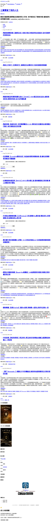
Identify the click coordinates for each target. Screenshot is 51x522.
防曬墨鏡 (43, 391)
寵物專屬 (33, 323)
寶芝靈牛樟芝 (23, 259)
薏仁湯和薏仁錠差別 (12, 202)
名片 (4, 27)
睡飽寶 (18, 259)
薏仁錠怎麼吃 (20, 202)
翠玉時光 (2, 359)
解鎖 (13, 166)
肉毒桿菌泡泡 (18, 110)
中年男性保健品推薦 (38, 49)
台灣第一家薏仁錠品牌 (18, 203)
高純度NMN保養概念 (14, 111)
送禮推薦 (8, 357)
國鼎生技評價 (3, 49)
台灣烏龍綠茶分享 (24, 82)
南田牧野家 (47, 357)
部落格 (4, 26)
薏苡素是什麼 (32, 202)
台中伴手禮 (3, 357)
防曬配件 (38, 391)
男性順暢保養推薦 (26, 51)
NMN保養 (44, 110)
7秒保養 (23, 110)
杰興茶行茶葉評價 (20, 81)
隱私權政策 (32, 505)
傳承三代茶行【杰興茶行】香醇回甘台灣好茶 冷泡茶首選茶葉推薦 (25, 65)
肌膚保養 (10, 116)
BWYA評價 (11, 200)
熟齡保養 (7, 142)
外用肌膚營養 (6, 111)
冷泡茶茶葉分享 (16, 82)
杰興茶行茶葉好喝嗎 (11, 81)
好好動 (41, 142)
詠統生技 (19, 142)
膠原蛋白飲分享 (38, 293)
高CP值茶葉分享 (43, 81)
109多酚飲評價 (13, 293)
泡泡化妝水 (12, 110)
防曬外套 (10, 391)
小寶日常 (9, 323)
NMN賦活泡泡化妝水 (37, 110)
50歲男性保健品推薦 (17, 51)
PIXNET (16, 505)
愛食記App (26, 490)
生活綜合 (11, 22)
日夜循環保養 (3, 259)
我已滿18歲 (3, 520)
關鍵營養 (37, 142)
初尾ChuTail (41, 323)
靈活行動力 (45, 142)
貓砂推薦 (5, 323)
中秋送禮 (21, 357)
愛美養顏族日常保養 (42, 200)
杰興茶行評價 (3, 81)
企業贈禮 (30, 357)
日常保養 (2, 142)
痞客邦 (7, 55)
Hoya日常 (14, 323)
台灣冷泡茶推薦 (40, 82)
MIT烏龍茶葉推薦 (35, 81)
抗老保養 (2, 110)
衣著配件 (10, 396)
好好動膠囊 (24, 142)
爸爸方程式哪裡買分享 (19, 49)
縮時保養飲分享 (21, 295)
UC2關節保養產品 (31, 142)
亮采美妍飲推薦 (14, 295)
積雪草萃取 (21, 111)
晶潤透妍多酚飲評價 (21, 293)
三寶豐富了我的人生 (9, 10)
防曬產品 (18, 391)
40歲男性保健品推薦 (7, 51)
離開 (7, 520)
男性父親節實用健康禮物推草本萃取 (38, 51)
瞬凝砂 (36, 323)
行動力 (11, 142)
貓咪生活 (28, 323)
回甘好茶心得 (6, 84)
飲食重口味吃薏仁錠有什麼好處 (42, 202)
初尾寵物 (46, 323)
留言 (10, 55)
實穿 (6, 391)
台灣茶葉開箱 (28, 81)
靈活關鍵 (15, 142)
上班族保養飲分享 (30, 293)
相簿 (4, 24)
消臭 (1, 323)
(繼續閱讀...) (3, 46)
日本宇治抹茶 (42, 357)
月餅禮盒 (26, 357)
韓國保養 (7, 110)
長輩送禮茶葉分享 (8, 82)
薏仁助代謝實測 (25, 200)
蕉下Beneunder (23, 391)
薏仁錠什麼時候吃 (33, 200)
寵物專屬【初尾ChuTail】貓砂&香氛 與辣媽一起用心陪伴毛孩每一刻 (26, 307)
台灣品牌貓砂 (10, 325)
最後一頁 (7, 400)
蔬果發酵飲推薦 (6, 295)
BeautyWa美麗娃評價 (5, 293)
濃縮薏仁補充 (27, 203)
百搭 (4, 391)
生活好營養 (10, 57)
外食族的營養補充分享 (30, 295)
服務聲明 (37, 505)
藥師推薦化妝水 (28, 110)
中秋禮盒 (12, 357)
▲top (1, 59)
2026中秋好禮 (35, 357)
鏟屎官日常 (19, 323)
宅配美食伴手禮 (11, 364)
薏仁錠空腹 (26, 202)
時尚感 (46, 391)
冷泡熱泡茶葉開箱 (32, 82)
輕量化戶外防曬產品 (31, 391)
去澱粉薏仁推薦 (9, 203)
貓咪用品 (24, 323)
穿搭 (1, 391)
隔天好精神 (35, 259)
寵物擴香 (5, 325)
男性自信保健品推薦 (29, 49)
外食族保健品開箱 (4, 200)
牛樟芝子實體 (29, 259)
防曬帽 (13, 391)
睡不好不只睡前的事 (11, 259)
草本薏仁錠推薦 (18, 200)
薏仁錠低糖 (3, 203)
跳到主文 (2, 13)
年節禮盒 (17, 357)
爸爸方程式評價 (10, 49)
